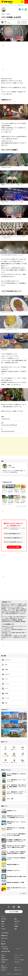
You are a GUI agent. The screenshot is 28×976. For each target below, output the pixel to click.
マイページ (18, 948)
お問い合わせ (17, 962)
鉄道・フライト (14, 762)
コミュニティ (4, 946)
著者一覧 (3, 944)
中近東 (6, 693)
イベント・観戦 (5, 756)
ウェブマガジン (5, 933)
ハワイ (6, 679)
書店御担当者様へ (4, 959)
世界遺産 (14, 756)
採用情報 (3, 962)
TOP (2, 5)
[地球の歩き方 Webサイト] (6, 1)
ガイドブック (4, 938)
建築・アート (14, 749)
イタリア (11, 5)
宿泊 (23, 749)
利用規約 (3, 957)
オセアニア (7, 674)
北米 (6, 664)
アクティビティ (5, 762)
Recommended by (20, 506)
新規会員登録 (5, 948)
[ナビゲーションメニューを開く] (26, 2)
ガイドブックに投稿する (19, 959)
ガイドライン (17, 957)
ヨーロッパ (6, 5)
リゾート (7, 683)
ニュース (3, 941)
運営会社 (3, 955)
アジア (6, 688)
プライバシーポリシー (18, 955)
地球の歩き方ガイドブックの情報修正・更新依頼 (13, 621)
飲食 (5, 749)
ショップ (22, 762)
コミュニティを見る (14, 547)
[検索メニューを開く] (22, 2)
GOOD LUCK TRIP (5, 951)
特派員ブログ (21, 5)
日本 (6, 703)
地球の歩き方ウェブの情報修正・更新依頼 (12, 620)
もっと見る (22, 893)
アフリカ (7, 698)
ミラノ (15, 5)
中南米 (6, 669)
